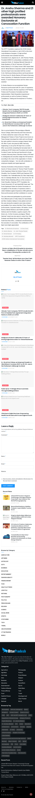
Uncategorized (6, 629)
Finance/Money (6, 581)
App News (4, 558)
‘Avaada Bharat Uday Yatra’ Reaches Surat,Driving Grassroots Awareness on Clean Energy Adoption (21, 537)
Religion (4, 606)
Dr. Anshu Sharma (7, 231)
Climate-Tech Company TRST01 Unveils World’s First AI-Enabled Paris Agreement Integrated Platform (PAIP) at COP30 (16, 111)
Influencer (19, 729)
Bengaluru (5, 712)
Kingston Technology (18, 732)
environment (14, 727)
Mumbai (4, 741)
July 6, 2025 (11, 368)
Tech (3, 622)
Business (5, 307)
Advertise (11, 787)
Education (4, 571)
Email (3, 464)
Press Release (5, 603)
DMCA (26, 787)
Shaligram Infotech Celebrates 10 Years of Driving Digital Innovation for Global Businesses (16, 117)
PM (12, 744)
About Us (3, 787)
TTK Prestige (5, 756)
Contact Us (19, 787)
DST (16, 724)
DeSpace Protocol (25, 718)
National (4, 593)
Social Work (5, 613)
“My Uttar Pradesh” (7, 657)
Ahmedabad (5, 709)
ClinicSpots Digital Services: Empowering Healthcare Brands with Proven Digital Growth (16, 414)
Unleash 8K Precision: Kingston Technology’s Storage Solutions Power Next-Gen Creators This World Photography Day (21, 498)
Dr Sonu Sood (24, 228)
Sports (3, 616)
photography (5, 744)
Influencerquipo (6, 732)
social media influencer (8, 750)
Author (26, 709)
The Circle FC (21, 753)
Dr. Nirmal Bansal (7, 234)
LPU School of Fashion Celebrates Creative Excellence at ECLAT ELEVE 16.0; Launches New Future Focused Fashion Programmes (21, 526)
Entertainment (6, 574)
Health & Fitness (6, 587)
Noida (24, 741)
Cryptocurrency (24, 712)
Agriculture (5, 555)
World (3, 635)
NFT (20, 741)
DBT (8, 715)
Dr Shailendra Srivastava (12, 228)
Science (3, 610)
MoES (29, 738)
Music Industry (12, 741)
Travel (3, 626)
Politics (4, 600)
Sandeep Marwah (6, 747)
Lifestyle (4, 590)
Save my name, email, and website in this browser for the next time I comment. (18, 480)
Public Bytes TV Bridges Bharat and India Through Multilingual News (14, 390)
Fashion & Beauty (6, 577)
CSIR (3, 715)
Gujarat (29, 727)
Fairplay (22, 727)
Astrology (4, 561)
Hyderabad (5, 729)
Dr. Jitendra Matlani (19, 721)
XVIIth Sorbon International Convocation (13, 239)
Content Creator (14, 712)
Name (3, 456)
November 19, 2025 (13, 317)
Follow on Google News (7, 789)
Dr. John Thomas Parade (20, 231)
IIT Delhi (12, 729)
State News (5, 619)
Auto (3, 565)
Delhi (30, 715)
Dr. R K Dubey (17, 234)
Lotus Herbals (6, 735)
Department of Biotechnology (10, 718)
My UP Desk (9, 28)
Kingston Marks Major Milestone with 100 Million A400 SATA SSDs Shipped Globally (21, 517)
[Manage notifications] (31, 794)
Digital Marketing (6, 721)
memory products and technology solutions (13, 738)
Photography (5, 597)
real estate (23, 744)
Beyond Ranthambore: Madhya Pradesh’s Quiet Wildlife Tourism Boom (21, 508)
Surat (18, 750)
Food (3, 584)
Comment (4, 435)
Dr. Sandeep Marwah (7, 236)
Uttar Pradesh (6, 632)
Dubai (21, 724)
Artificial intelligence (16, 709)
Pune (16, 744)
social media (17, 747)
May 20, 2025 (12, 417)
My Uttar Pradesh (9, 795)
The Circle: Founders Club (9, 753)
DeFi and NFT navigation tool (19, 715)
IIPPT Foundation (19, 236)
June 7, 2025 (12, 393)
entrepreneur (5, 727)
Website (3, 471)
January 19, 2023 (19, 28)
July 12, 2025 (12, 341)
